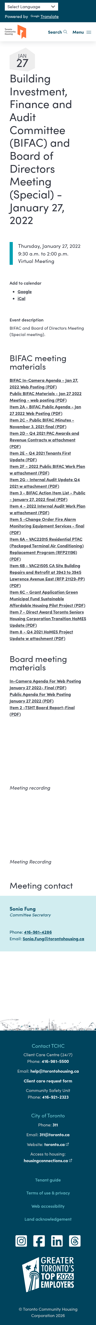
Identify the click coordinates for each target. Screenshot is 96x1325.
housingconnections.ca (48, 1160)
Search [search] (55, 32)
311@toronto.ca (54, 1134)
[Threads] (75, 1241)
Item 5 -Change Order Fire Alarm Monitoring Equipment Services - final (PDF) (47, 525)
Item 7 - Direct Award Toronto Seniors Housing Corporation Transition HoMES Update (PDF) (48, 618)
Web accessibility (48, 1206)
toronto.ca (56, 1144)
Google (25, 291)
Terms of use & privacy (48, 1193)
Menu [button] (79, 32)
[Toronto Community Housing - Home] (15, 32)
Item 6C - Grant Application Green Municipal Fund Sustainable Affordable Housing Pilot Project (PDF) (47, 598)
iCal (21, 298)
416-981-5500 (55, 1061)
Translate (50, 16)
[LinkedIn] (57, 1241)
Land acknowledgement (48, 1219)
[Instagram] (21, 1241)
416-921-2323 (55, 1097)
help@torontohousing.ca (54, 1071)
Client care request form (48, 1081)
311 (55, 1124)
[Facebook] (39, 1241)
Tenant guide (48, 1180)
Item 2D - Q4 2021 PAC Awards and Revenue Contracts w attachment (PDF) (44, 439)
